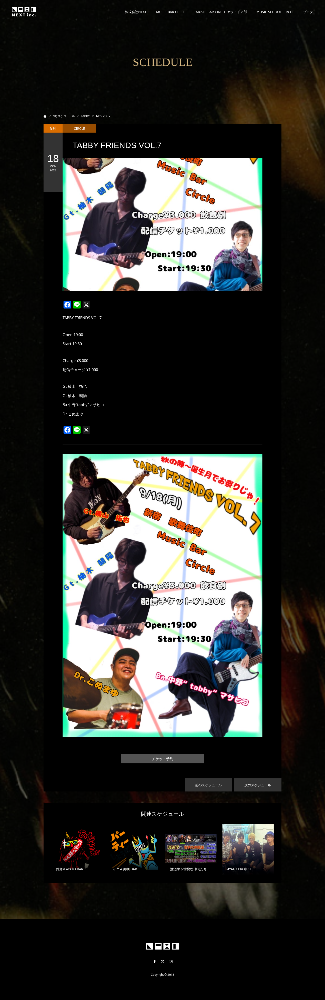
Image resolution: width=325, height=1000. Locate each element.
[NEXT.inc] (24, 11)
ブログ (308, 12)
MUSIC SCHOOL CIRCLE (275, 12)
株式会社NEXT (136, 12)
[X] (162, 961)
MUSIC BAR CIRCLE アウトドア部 (221, 12)
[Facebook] (154, 961)
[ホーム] (45, 116)
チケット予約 (162, 758)
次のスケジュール (257, 785)
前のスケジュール (208, 785)
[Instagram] (170, 961)
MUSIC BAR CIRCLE (171, 12)
